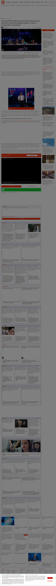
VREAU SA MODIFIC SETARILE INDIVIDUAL (50, 581)
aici (14, 581)
